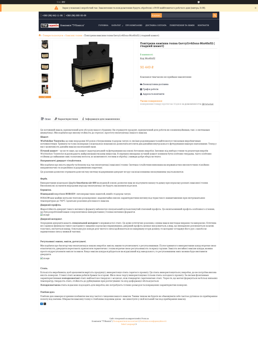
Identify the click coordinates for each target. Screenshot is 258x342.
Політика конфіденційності (153, 321)
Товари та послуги (53, 35)
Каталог (116, 25)
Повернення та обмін (182, 25)
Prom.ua (145, 318)
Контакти (203, 25)
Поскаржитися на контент (125, 321)
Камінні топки (73, 35)
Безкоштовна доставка (155, 84)
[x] (45, 304)
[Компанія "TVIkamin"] (50, 25)
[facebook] (41, 304)
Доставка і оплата (155, 25)
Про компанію (133, 25)
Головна (103, 25)
